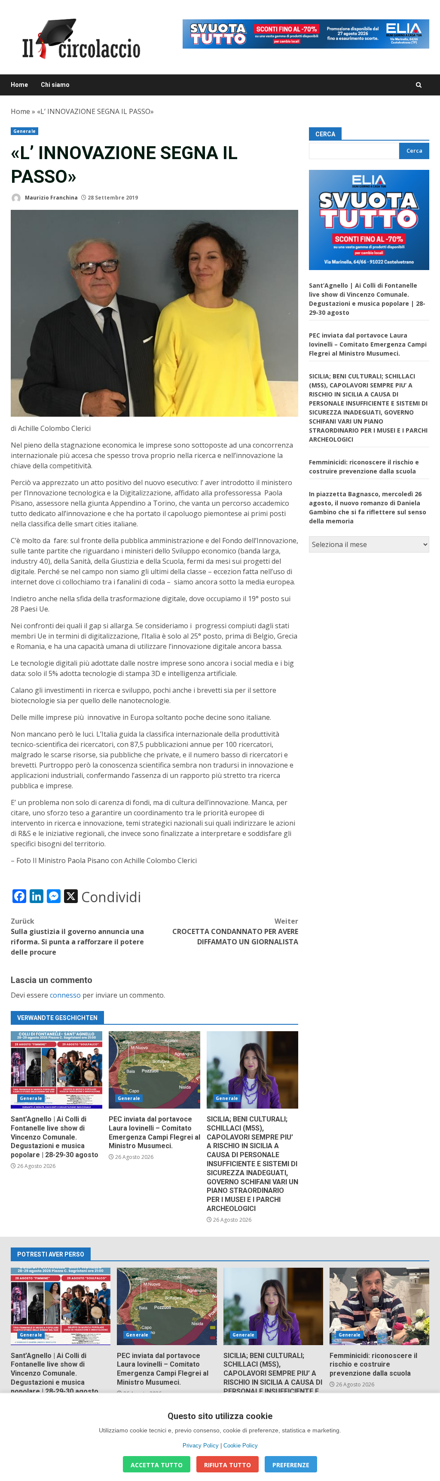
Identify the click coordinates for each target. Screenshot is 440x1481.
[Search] (419, 85)
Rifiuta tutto (227, 1465)
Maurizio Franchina (51, 197)
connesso (65, 995)
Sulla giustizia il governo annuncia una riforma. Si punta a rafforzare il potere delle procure (77, 936)
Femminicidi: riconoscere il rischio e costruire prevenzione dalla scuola (379, 1306)
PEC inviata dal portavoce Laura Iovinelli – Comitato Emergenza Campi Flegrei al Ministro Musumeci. (154, 1070)
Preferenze (290, 1465)
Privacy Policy (201, 1445)
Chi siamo (55, 84)
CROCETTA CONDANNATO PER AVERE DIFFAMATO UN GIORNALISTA (235, 931)
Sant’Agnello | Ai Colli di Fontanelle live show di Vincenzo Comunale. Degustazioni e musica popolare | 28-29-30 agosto (56, 1070)
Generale (24, 131)
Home (19, 84)
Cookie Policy (240, 1445)
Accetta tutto (157, 1465)
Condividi (111, 897)
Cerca (325, 134)
